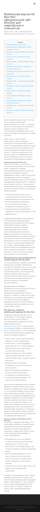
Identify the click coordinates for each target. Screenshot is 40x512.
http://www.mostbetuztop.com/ (13, 326)
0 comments (30, 34)
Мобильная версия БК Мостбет (17, 44)
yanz (7, 31)
